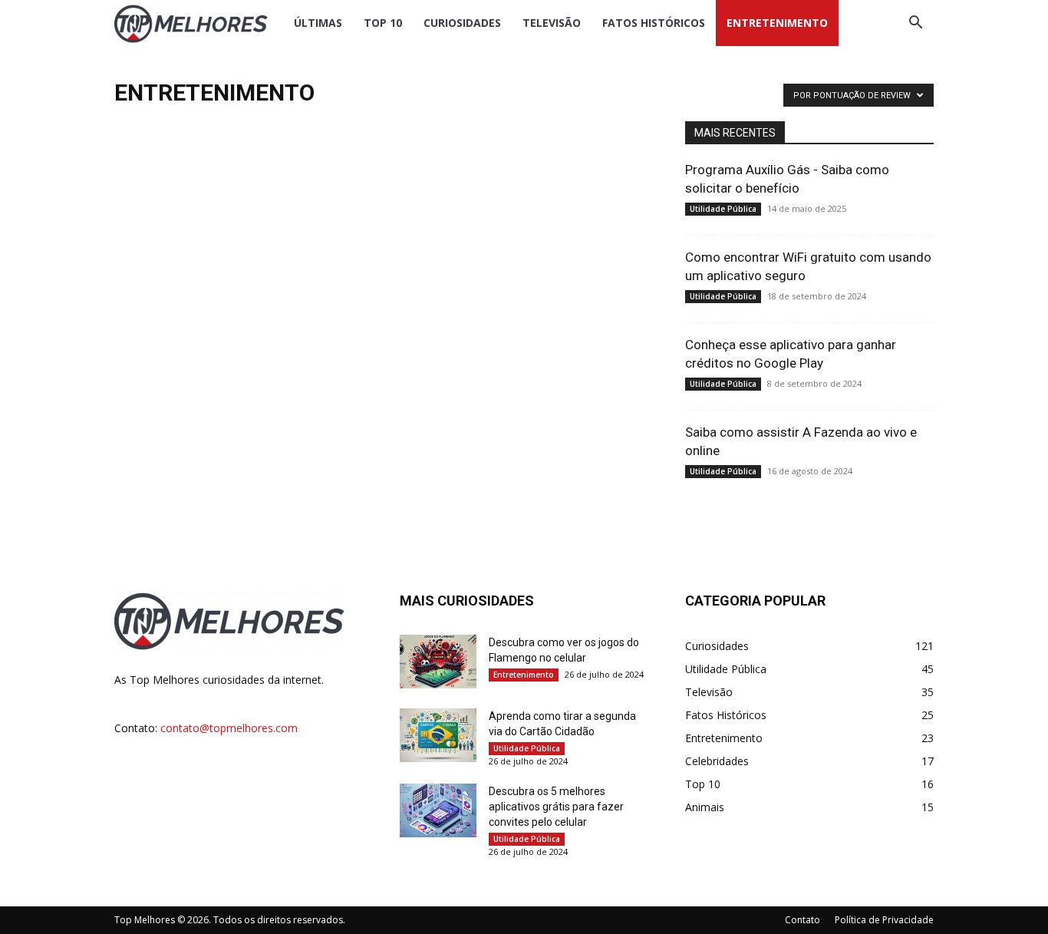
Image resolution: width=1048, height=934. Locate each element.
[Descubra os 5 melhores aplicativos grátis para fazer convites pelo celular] (438, 810)
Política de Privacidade (884, 919)
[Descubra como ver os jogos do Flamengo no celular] (438, 661)
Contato (802, 919)
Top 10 (383, 22)
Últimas (318, 22)
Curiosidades (462, 22)
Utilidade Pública (723, 208)
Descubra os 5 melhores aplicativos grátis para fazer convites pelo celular (556, 806)
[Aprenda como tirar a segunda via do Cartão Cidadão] (438, 735)
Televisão (551, 22)
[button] (915, 24)
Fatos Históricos (653, 22)
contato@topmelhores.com (229, 728)
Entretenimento (777, 22)
